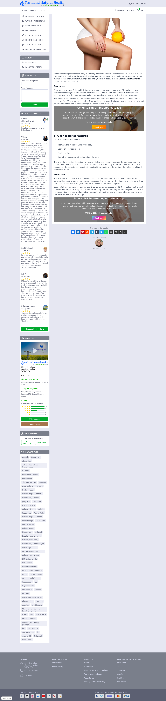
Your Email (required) (29, 80)
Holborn (25, 471)
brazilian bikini (28, 524)
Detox (24, 615)
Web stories (89, 678)
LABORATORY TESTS (33, 67)
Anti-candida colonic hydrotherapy (30, 466)
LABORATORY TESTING (34, 16)
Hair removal (41, 615)
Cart (142, 10)
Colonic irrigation (29, 509)
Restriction (121, 670)
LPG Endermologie (29, 559)
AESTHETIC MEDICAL (33, 35)
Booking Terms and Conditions (96, 670)
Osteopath (38, 636)
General (87, 662)
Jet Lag (24, 574)
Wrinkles (25, 593)
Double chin (40, 520)
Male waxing (33, 628)
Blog (43, 10)
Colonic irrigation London (32, 517)
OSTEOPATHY (30, 30)
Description (121, 662)
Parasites (39, 601)
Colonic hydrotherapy (30, 555)
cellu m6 (38, 532)
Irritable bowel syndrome (32, 570)
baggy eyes (26, 513)
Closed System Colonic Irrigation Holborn (31, 610)
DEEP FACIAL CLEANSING (35, 49)
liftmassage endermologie (32, 597)
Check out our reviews (35, 329)
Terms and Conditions (93, 674)
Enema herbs (27, 640)
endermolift (26, 636)
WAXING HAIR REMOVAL (35, 21)
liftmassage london (29, 547)
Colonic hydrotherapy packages (30, 623)
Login (131, 10)
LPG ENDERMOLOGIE (33, 40)
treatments (135, 79)
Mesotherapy (27, 589)
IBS (38, 632)
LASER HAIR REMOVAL (34, 25)
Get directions (34, 424)
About (33, 10)
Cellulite (41, 509)
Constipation (27, 582)
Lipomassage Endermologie (33, 543)
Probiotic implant (29, 618)
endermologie (27, 520)
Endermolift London (30, 474)
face (23, 628)
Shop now (41, 442)
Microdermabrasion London (33, 551)
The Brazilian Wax (29, 482)
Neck (31, 615)
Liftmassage (36, 457)
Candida (25, 457)
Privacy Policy (57, 666)
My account (57, 662)
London (38, 589)
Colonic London (28, 528)
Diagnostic (37, 501)
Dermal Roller (39, 513)
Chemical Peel (27, 601)
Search (120, 10)
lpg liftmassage (36, 574)
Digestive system (28, 505)
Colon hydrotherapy (30, 540)
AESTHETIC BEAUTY (33, 45)
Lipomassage (27, 532)
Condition (121, 678)
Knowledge (88, 666)
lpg (36, 582)
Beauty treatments (29, 566)
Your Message (27, 88)
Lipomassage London (30, 497)
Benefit (120, 674)
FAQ (118, 666)
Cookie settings (6, 698)
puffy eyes (26, 501)
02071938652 (27, 375)
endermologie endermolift (32, 486)
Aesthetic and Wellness (31, 578)
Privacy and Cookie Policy (94, 682)
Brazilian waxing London (31, 536)
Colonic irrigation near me (32, 494)
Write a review (35, 419)
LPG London (27, 563)
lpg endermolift (28, 586)
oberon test (26, 461)
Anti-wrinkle (27, 478)
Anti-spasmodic (28, 632)
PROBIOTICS (30, 62)
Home (24, 10)
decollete (25, 605)
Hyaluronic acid (28, 490)
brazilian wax (37, 605)
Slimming (42, 482)
